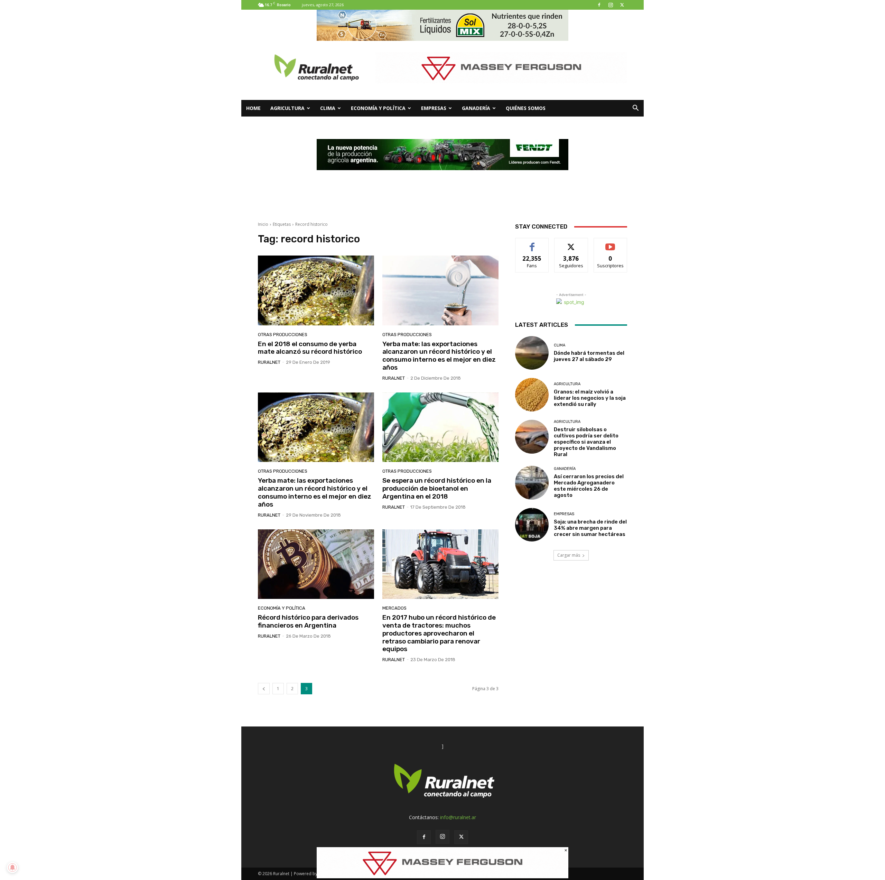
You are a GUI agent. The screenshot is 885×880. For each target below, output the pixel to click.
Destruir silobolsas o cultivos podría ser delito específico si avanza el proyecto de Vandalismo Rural (586, 441)
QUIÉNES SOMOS (526, 108)
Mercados (394, 608)
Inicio (263, 224)
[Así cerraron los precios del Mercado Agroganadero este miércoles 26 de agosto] (532, 482)
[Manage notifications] (12, 867)
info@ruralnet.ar (458, 817)
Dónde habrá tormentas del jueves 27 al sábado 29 (589, 356)
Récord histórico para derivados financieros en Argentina (308, 621)
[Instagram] (610, 5)
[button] (635, 108)
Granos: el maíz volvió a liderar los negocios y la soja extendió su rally (590, 398)
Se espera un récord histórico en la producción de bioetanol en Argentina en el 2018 (436, 488)
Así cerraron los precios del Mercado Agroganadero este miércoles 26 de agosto (589, 485)
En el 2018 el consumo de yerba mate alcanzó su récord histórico (310, 348)
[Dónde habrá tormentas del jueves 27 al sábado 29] (532, 353)
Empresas (433, 108)
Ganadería (476, 108)
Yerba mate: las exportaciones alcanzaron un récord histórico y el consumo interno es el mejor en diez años (439, 355)
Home (253, 108)
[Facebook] (599, 5)
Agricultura (287, 108)
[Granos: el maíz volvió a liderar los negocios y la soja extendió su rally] (532, 394)
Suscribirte (610, 243)
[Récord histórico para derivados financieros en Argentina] (316, 564)
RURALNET (269, 362)
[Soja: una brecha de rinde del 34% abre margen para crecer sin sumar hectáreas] (532, 524)
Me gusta (532, 243)
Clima (327, 108)
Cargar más (568, 555)
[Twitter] (622, 5)
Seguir (571, 243)
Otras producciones (282, 334)
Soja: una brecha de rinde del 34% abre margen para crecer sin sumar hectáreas (590, 528)
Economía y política (378, 108)
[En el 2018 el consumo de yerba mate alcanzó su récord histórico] (316, 290)
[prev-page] (264, 688)
